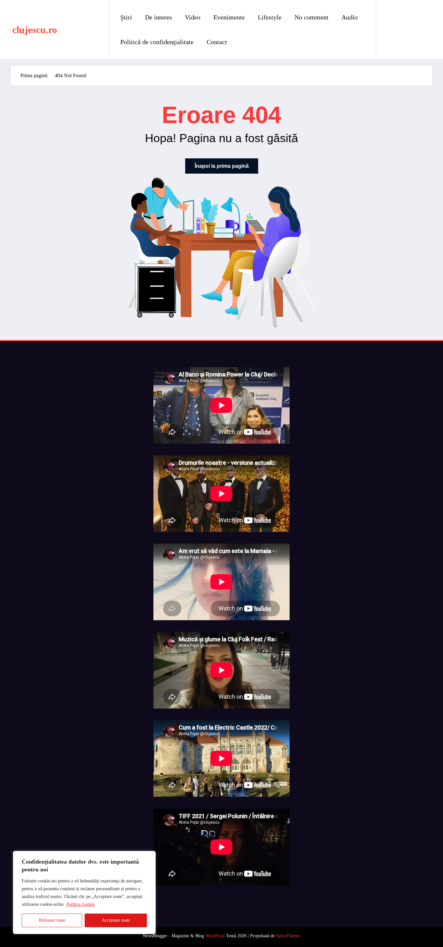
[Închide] (149, 856)
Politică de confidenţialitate (157, 41)
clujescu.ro (34, 29)
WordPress (215, 935)
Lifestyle (269, 17)
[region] (84, 892)
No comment (311, 17)
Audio (349, 17)
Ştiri (126, 17)
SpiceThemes (288, 935)
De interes (158, 17)
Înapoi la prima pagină (222, 166)
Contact (217, 41)
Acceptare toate (116, 920)
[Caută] (387, 29)
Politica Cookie (80, 904)
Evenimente (229, 17)
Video (192, 17)
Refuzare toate (52, 920)
